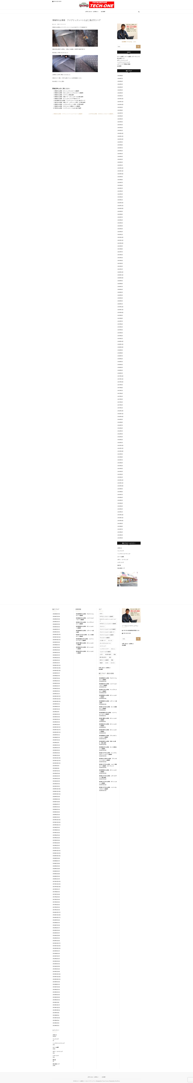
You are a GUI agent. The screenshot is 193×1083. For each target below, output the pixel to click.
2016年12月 (120, 410)
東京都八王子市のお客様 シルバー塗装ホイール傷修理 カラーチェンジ (108, 765)
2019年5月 (120, 327)
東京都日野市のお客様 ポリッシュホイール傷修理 (85, 652)
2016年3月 (120, 436)
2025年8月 (120, 110)
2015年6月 (120, 462)
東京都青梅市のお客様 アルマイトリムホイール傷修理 (85, 614)
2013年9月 (120, 523)
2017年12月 (120, 376)
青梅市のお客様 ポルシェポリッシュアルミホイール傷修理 (69, 92)
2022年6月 (120, 220)
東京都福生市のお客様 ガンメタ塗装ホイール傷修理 (108, 747)
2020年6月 (120, 289)
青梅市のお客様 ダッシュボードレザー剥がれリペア (67, 98)
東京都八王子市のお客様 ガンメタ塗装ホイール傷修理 (85, 635)
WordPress (117, 1081)
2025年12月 (120, 98)
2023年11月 (120, 171)
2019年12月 (120, 306)
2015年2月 (120, 474)
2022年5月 (120, 223)
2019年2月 (120, 335)
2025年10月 (120, 104)
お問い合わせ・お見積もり (91, 11)
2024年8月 (120, 145)
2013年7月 (120, 529)
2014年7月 (120, 494)
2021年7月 (120, 251)
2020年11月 (120, 275)
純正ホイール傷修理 (104, 660)
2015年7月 (120, 460)
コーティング (103, 646)
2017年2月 (120, 405)
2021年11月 (120, 240)
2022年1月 (120, 234)
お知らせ (120, 548)
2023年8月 (120, 179)
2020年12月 (120, 272)
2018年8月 (120, 353)
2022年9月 (120, 211)
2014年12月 (120, 480)
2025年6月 (120, 116)
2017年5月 (120, 396)
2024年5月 (120, 153)
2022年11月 (120, 205)
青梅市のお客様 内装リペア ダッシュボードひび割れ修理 (69, 96)
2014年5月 (120, 500)
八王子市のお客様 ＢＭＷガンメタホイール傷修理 (101, 113)
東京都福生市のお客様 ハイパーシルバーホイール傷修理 (85, 618)
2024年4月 (120, 156)
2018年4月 (120, 364)
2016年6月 (120, 428)
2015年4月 (120, 468)
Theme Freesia (105, 1081)
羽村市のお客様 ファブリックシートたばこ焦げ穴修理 (68, 108)
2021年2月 (120, 266)
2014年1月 (120, 511)
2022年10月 (120, 208)
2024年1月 (120, 165)
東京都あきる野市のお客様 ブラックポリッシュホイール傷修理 (108, 759)
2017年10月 (120, 381)
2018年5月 (120, 361)
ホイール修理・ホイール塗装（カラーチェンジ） (128, 56)
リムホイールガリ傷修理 (105, 651)
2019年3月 (120, 332)
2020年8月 (120, 283)
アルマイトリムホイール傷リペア (107, 632)
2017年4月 (120, 399)
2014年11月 (120, 483)
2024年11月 (120, 136)
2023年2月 (120, 197)
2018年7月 (120, 355)
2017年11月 (120, 379)
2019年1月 (120, 338)
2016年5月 (120, 431)
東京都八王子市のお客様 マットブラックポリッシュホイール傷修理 (108, 753)
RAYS (101, 613)
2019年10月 (120, 312)
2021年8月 (120, 249)
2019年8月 (120, 318)
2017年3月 (120, 402)
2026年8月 (120, 75)
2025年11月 (120, 101)
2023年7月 (120, 182)
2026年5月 (120, 84)
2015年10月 (120, 451)
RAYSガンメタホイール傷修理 (106, 616)
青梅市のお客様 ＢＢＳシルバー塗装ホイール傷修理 (67, 106)
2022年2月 (120, 231)
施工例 (119, 565)
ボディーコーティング (122, 60)
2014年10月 (120, 485)
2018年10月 (120, 347)
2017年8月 (120, 387)
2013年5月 (120, 535)
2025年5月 (120, 119)
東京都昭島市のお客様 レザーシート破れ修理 (85, 631)
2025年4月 (120, 121)
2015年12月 (120, 445)
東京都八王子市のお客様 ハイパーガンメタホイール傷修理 (108, 788)
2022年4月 (120, 225)
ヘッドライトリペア (104, 648)
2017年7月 (120, 390)
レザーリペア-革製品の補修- (124, 64)
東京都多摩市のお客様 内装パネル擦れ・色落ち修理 (107, 742)
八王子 (101, 654)
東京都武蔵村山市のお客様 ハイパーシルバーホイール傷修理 (85, 639)
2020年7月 (120, 286)
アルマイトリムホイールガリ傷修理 (107, 629)
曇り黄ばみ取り (103, 657)
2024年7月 (120, 147)
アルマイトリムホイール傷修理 (106, 634)
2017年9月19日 (62, 24)
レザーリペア (121, 562)
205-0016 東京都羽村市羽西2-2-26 (131, 630)
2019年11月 (120, 309)
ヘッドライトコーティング (124, 553)
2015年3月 (120, 471)
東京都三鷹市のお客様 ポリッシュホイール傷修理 (85, 643)
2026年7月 (120, 78)
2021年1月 (120, 269)
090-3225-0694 (57, 1)
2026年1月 (120, 95)
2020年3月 (120, 298)
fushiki (54, 24)
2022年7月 (120, 217)
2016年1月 (120, 442)
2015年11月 (120, 448)
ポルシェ (113, 648)
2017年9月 (120, 384)
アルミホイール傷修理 (105, 637)
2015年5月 (120, 465)
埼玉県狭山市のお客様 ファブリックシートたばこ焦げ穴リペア (70, 100)
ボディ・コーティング (123, 559)
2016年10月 (120, 416)
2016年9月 (120, 419)
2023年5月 (120, 188)
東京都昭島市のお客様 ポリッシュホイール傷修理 (85, 627)
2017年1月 (120, 407)
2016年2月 (120, 439)
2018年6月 (120, 358)
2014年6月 (120, 497)
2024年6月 (120, 150)
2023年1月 (120, 199)
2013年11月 (120, 517)
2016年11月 (120, 413)
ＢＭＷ (106, 662)
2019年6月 (120, 324)
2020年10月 (120, 277)
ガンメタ (110, 640)
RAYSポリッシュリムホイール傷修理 (108, 623)
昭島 (115, 654)
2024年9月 (120, 142)
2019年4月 (120, 329)
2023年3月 (120, 194)
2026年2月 (120, 93)
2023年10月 (120, 173)
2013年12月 (120, 514)
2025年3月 (120, 124)
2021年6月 (120, 254)
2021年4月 (120, 260)
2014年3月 (120, 506)
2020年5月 (120, 292)
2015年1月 (120, 477)
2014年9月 (120, 488)
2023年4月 (120, 191)
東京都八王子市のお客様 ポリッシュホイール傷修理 (108, 782)
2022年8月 (120, 214)
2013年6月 (120, 532)
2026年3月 (120, 90)
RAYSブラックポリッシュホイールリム (108, 620)
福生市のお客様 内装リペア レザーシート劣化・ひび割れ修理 (70, 102)
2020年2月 (120, 301)
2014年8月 (120, 491)
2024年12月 (120, 133)
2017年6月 (120, 393)
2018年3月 (120, 367)
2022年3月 (120, 228)
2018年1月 (120, 373)
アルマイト (102, 626)
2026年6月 (120, 81)
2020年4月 (120, 295)
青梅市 (101, 662)
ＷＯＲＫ (113, 662)
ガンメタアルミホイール (105, 643)
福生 (110, 657)
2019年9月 (120, 315)
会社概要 (103, 11)
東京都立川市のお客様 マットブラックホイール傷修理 (85, 623)
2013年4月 (120, 538)
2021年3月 (120, 263)
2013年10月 (120, 520)
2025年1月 (120, 130)
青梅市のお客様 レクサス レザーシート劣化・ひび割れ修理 (69, 104)
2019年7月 (120, 321)
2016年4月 (120, 433)
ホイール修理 (121, 556)
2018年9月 (120, 350)
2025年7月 (120, 113)
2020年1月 (120, 303)
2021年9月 (120, 246)
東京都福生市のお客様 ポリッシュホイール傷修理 (85, 648)
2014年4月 (120, 503)
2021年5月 (120, 257)
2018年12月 (120, 341)
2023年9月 (120, 176)
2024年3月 (120, 159)
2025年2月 (120, 127)
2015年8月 (120, 457)
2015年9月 (120, 454)
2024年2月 (120, 162)
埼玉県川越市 (108, 654)
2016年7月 (120, 425)
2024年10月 (120, 139)
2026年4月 (120, 87)
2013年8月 (120, 526)
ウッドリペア (121, 550)
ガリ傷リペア (103, 640)
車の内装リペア (121, 58)
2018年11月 (120, 344)
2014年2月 (120, 509)
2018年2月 (120, 370)
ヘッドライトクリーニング (123, 62)
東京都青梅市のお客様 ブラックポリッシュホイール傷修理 (108, 736)
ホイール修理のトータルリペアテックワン (70, 11)
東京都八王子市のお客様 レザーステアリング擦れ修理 (108, 776)
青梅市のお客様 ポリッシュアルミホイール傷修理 (67, 91)
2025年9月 (120, 107)
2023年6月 (120, 185)
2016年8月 (120, 422)
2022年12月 (120, 202)
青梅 (112, 660)
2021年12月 (120, 237)
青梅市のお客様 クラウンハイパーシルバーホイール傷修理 (67, 113)
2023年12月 (120, 168)
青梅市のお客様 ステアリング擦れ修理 (64, 94)
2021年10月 (120, 243)
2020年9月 (120, 280)
